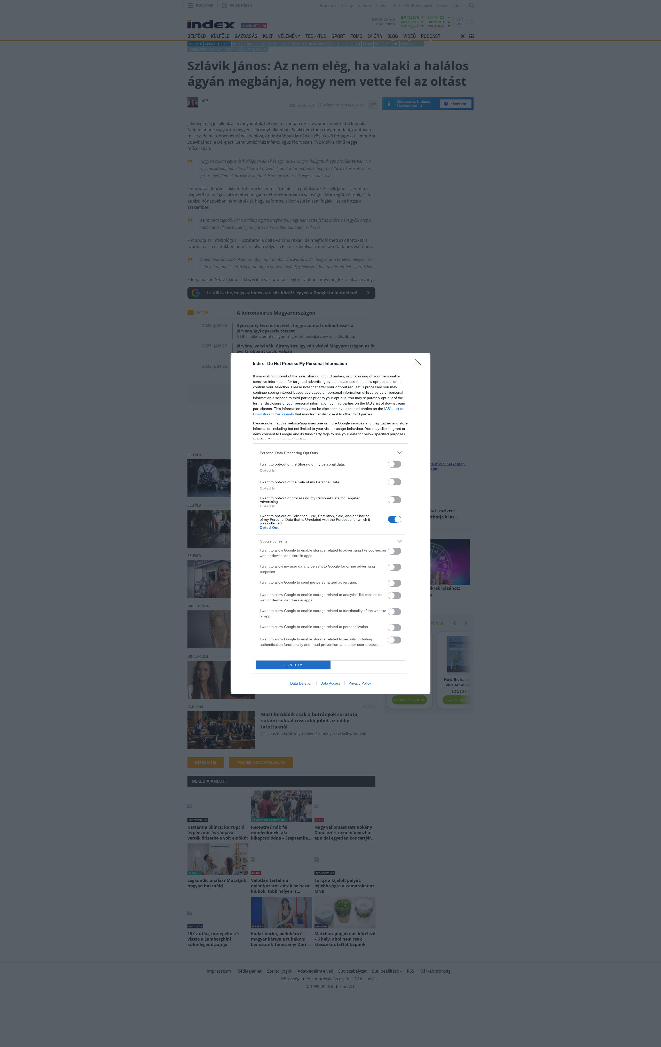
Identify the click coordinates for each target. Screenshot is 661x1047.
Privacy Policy (360, 683)
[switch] (394, 464)
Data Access (330, 683)
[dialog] (330, 523)
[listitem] (330, 452)
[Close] (420, 364)
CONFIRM (293, 665)
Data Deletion (301, 683)
